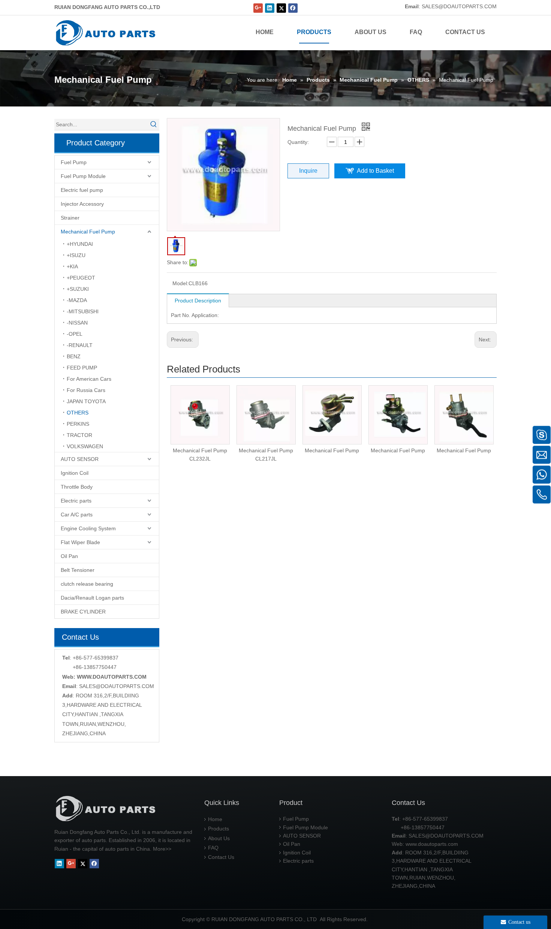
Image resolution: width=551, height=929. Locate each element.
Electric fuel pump (82, 190)
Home (215, 819)
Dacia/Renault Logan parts (92, 598)
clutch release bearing (87, 584)
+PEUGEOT (81, 278)
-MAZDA (77, 300)
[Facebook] (293, 8)
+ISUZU (76, 255)
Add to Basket (375, 171)
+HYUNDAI (80, 244)
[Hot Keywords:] (153, 124)
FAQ (213, 848)
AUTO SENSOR (80, 459)
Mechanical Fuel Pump (88, 232)
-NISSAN (77, 323)
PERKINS (78, 424)
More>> (162, 849)
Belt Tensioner (77, 570)
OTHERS (77, 413)
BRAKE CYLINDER (83, 612)
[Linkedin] (269, 8)
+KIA (72, 266)
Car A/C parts (77, 515)
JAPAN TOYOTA (86, 401)
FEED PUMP (82, 368)
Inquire (308, 171)
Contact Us (221, 857)
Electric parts (76, 501)
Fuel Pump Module (83, 176)
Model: (180, 283)
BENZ (74, 356)
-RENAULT (80, 345)
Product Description (198, 301)
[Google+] (258, 8)
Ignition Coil (74, 473)
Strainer (70, 218)
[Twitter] (281, 8)
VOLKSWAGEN (85, 446)
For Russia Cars (86, 390)
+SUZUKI (78, 289)
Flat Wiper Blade (80, 542)
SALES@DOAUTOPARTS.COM (459, 6)
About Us (219, 838)
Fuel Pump (74, 162)
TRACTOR (79, 435)
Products (218, 829)
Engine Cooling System (88, 528)
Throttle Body (77, 487)
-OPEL (74, 334)
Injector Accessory (82, 204)
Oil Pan (69, 556)
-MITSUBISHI (83, 311)
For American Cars (89, 379)
